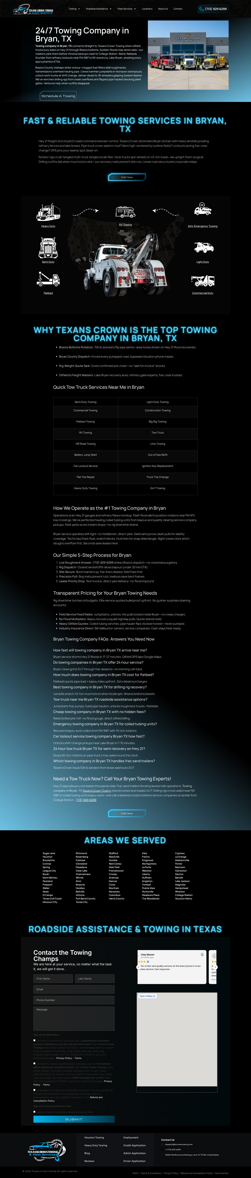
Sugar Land (49, 853)
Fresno (146, 856)
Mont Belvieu (50, 877)
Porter (178, 863)
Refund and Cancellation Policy (197, 1173)
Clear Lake (81, 870)
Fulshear (80, 860)
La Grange (180, 856)
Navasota (114, 891)
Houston (47, 856)
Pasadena (81, 867)
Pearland (48, 881)
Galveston (181, 870)
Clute (112, 884)
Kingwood (147, 860)
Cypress (180, 853)
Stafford (113, 853)
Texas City (82, 902)
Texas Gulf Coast (52, 898)
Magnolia (180, 884)
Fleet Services (125, 8)
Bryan (46, 874)
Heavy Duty (48, 226)
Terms (78, 1058)
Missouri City (50, 902)
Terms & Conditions (151, 1173)
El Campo (48, 895)
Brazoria (80, 884)
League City (49, 870)
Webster (147, 870)
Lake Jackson (182, 881)
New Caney (115, 863)
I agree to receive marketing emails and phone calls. (64, 1112)
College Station (184, 895)
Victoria (80, 895)
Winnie (80, 877)
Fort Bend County (85, 898)
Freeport (47, 884)
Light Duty (203, 262)
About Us (163, 8)
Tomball (146, 884)
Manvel (113, 881)
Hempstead (181, 888)
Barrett (179, 877)
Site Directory (222, 1173)
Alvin (78, 881)
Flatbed (48, 293)
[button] (215, 967)
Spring (46, 867)
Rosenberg (82, 856)
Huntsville (147, 891)
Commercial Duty (202, 293)
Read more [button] (147, 979)
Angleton (147, 881)
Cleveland (81, 863)
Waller (46, 888)
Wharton (180, 891)
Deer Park (114, 867)
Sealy (46, 891)
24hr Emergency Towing (203, 226)
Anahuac (114, 877)
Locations (147, 8)
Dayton (179, 874)
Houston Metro (183, 898)
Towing (72, 8)
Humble (113, 860)
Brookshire (49, 860)
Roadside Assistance (97, 8)
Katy (144, 853)
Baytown (180, 867)
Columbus (114, 895)
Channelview (83, 874)
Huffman (147, 877)
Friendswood (116, 870)
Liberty (146, 874)
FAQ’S (135, 1173)
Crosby (113, 874)
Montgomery (149, 863)
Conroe (47, 863)
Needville (114, 856)
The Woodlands (150, 898)
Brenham (114, 888)
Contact (178, 8)
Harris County (116, 898)
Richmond (81, 853)
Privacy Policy (64, 1058)
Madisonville (182, 860)
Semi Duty (48, 262)
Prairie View (148, 888)
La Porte (146, 867)
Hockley (80, 888)
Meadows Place (150, 895)
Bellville (80, 891)
